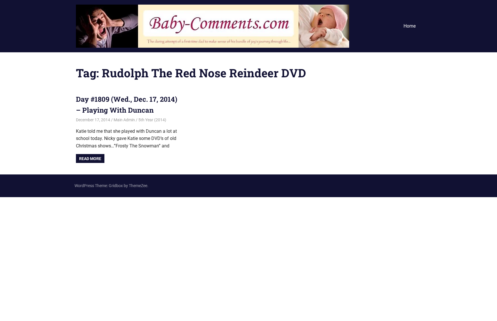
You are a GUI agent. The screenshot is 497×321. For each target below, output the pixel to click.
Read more (90, 158)
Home (410, 26)
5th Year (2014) (152, 120)
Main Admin (124, 120)
